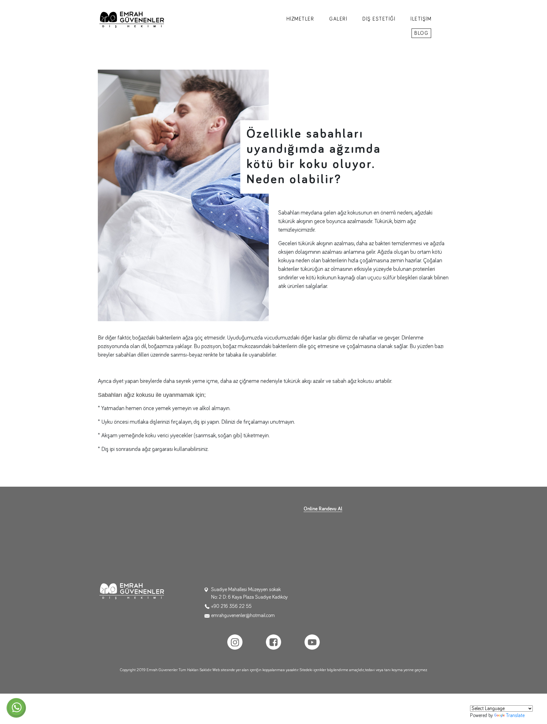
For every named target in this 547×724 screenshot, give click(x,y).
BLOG (421, 33)
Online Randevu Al (323, 508)
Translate (515, 715)
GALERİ (338, 19)
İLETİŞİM (421, 19)
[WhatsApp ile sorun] (16, 708)
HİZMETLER (300, 19)
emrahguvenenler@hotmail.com (243, 615)
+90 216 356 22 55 (231, 606)
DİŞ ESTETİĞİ (378, 19)
